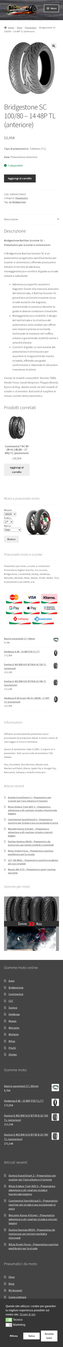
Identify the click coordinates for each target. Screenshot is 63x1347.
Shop (19, 27)
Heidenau (14, 1014)
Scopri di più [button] (27, 1314)
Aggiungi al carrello (20, 178)
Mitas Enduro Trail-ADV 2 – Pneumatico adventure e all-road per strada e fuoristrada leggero (32, 810)
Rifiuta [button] (14, 1336)
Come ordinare (17, 1297)
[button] (54, 46)
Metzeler (14, 1027)
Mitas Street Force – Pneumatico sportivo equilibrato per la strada (30, 852)
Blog (11, 1283)
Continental (16, 994)
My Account (15, 1290)
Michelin (14, 1034)
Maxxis (12, 1021)
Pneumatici (30, 27)
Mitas (12, 1041)
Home (11, 27)
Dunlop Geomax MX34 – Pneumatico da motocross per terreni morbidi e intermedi (31, 843)
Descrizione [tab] (11, 219)
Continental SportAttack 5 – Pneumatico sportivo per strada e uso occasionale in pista (33, 821)
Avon (12, 980)
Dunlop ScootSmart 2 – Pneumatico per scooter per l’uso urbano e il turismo (29, 799)
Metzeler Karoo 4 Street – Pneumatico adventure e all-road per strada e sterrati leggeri (30, 832)
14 (10, 202)
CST (11, 1001)
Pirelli (12, 1048)
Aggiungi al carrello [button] (17, 470)
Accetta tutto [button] (49, 1335)
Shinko (13, 1054)
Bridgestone (19, 202)
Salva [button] (31, 1336)
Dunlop (13, 1007)
